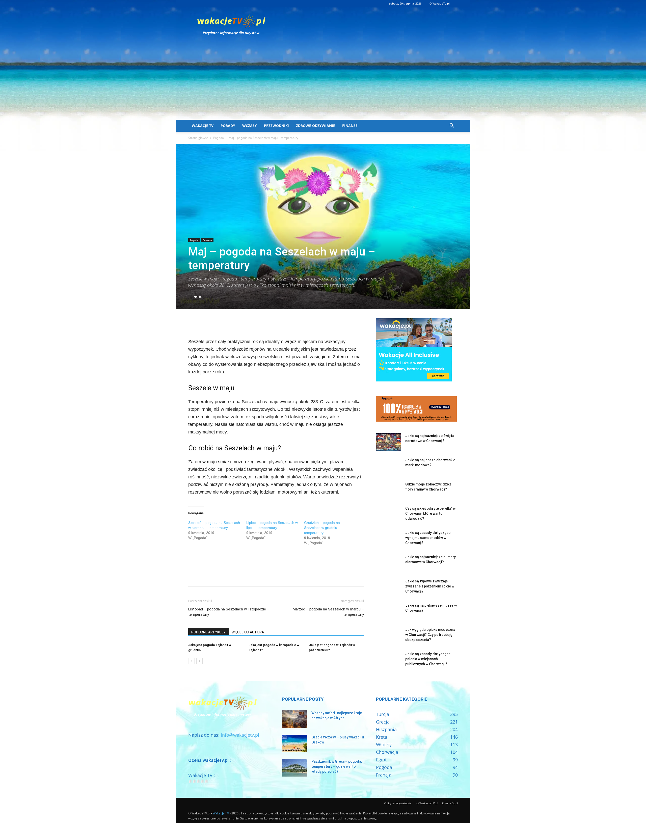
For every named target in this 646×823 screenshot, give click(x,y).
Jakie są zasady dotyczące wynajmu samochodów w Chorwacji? (427, 538)
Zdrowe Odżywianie (315, 125)
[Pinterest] (216, 323)
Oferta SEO (450, 803)
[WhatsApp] (228, 323)
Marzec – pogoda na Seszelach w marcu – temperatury (328, 612)
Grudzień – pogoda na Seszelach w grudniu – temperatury (322, 528)
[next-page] (199, 661)
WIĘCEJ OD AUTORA (248, 632)
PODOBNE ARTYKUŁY (208, 632)
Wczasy (249, 125)
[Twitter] (205, 323)
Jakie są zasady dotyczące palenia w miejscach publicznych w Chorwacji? (427, 659)
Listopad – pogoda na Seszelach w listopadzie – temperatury (228, 612)
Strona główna (198, 138)
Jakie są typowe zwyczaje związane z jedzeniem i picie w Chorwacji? (429, 586)
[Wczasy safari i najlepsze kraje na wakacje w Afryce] (294, 719)
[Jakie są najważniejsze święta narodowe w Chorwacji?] (388, 442)
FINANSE (350, 125)
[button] (452, 126)
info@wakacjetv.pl (240, 735)
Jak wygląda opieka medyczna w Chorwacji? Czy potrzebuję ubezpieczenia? (430, 635)
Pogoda (218, 138)
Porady (228, 125)
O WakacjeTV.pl (439, 3)
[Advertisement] (323, 81)
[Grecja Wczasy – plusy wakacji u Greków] (294, 743)
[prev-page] (191, 661)
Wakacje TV (202, 125)
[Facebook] (193, 323)
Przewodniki (276, 125)
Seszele (207, 240)
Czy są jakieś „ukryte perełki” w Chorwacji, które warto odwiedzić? (430, 513)
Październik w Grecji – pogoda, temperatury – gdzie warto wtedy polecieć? (336, 766)
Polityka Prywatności (398, 803)
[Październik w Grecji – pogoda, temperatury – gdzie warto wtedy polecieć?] (294, 768)
